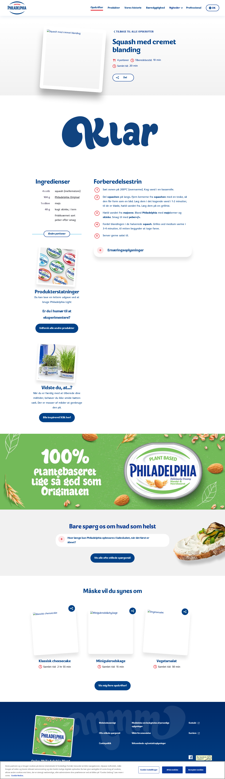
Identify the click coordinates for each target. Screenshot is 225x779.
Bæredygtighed (155, 7)
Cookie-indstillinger (149, 770)
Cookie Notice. (17, 776)
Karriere (193, 733)
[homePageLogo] (16, 8)
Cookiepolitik (105, 743)
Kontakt (192, 723)
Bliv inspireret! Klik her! (57, 417)
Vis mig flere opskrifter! (112, 685)
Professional (193, 7)
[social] (191, 757)
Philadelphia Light (60, 302)
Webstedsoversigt (107, 723)
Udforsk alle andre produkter (56, 328)
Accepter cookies (195, 770)
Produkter (114, 7)
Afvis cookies (172, 770)
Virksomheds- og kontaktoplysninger (149, 743)
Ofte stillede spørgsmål (109, 733)
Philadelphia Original (67, 197)
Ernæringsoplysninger (126, 250)
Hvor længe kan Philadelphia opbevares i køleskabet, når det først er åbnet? (108, 540)
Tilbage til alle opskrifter (135, 31)
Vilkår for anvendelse (141, 733)
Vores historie (133, 7)
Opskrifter (97, 7)
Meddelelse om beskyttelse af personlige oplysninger (150, 725)
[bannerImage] (112, 472)
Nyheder (174, 7)
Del (125, 77)
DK (214, 8)
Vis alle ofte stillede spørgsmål (112, 558)
